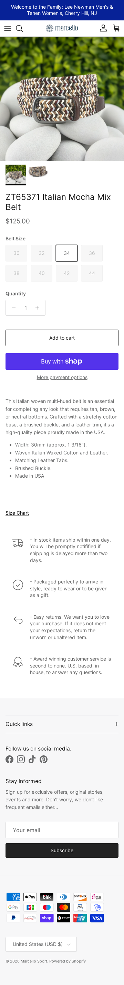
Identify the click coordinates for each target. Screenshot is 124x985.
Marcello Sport (34, 961)
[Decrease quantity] (12, 307)
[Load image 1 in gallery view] (62, 99)
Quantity (16, 293)
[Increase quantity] (39, 307)
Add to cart (62, 338)
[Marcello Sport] (62, 28)
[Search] (22, 28)
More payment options (62, 377)
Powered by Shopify (67, 961)
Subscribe (62, 850)
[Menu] (7, 28)
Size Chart (17, 513)
